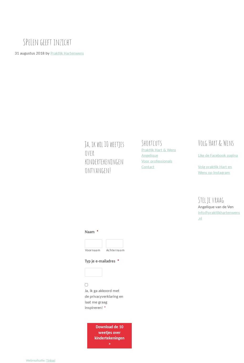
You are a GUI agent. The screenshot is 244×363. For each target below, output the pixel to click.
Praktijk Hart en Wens (5, 0)
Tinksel (50, 360)
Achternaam (114, 250)
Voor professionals (157, 161)
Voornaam (92, 250)
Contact (148, 167)
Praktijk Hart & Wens (159, 150)
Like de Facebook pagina (218, 156)
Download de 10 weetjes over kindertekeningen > (109, 335)
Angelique (150, 156)
